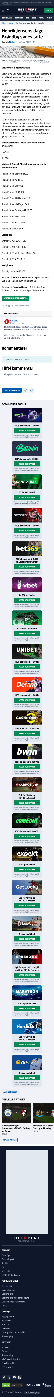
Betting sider (7, 1286)
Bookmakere (7, 18)
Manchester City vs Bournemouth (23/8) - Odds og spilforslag (16, 1128)
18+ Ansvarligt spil (32, 1392)
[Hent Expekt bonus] (27, 853)
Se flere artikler (9, 1140)
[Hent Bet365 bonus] (27, 548)
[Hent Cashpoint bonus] (27, 717)
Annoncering (7, 1355)
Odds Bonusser (8, 1290)
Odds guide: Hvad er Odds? (13, 1332)
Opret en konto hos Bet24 (15, 298)
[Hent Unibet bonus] (27, 651)
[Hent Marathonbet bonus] (27, 992)
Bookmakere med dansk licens (15, 1297)
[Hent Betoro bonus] (27, 515)
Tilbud (4, 1305)
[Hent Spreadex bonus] (27, 956)
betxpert (13, 42)
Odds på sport (8, 1259)
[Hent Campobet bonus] (27, 481)
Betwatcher (7, 1320)
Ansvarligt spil (8, 1336)
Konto (48, 10)
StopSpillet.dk (7, 4)
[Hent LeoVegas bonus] (27, 923)
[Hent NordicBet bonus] (27, 1026)
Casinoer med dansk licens (13, 1301)
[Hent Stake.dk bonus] (27, 617)
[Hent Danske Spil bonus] (27, 1062)
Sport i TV (6, 1271)
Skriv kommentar (11, 390)
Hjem (4, 23)
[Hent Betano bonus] (27, 684)
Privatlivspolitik (9, 1363)
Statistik (5, 1324)
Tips (27, 18)
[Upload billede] (31, 390)
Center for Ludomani (11, 1275)
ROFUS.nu (26, 2)
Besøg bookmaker (27, 430)
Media (49, 18)
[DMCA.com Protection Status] (13, 1385)
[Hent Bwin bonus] (27, 751)
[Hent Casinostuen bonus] (27, 784)
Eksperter (6, 1267)
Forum (41, 18)
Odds (34, 18)
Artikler (11, 23)
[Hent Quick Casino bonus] (27, 415)
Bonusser (19, 18)
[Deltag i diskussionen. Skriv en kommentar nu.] (27, 379)
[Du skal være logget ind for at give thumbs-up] (3, 305)
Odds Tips (6, 1255)
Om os (4, 1351)
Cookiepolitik (7, 1367)
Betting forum (8, 1316)
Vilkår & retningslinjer (11, 1359)
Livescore (6, 1328)
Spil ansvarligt (8, 2)
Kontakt (5, 1347)
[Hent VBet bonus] (27, 584)
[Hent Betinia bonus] (27, 448)
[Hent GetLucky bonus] (27, 887)
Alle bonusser (10, 1091)
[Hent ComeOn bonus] (27, 820)
